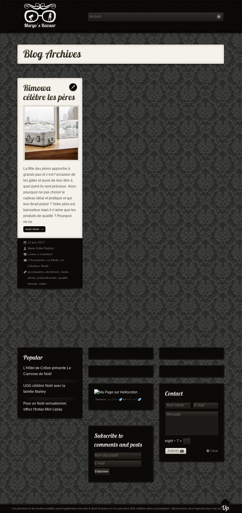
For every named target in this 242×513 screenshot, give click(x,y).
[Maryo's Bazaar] (50, 16)
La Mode (53, 260)
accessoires (36, 271)
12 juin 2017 (36, 242)
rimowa (32, 283)
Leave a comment (40, 254)
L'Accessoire (36, 260)
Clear (214, 450)
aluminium (52, 271)
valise (43, 283)
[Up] (225, 505)
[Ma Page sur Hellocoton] (116, 392)
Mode (45, 266)
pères (31, 277)
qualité (63, 277)
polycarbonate (47, 277)
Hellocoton (132, 399)
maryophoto (112, 399)
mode (64, 271)
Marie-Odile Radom (41, 248)
